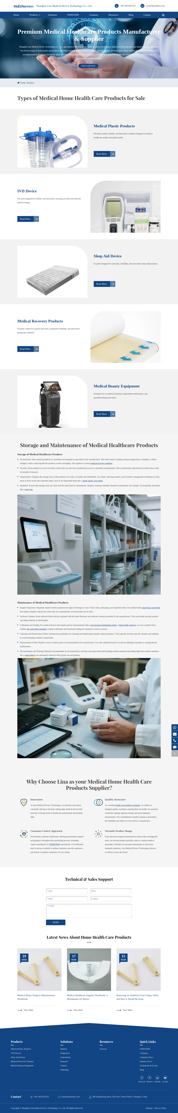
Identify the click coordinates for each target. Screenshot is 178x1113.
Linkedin (157, 1082)
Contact (147, 15)
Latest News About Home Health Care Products (89, 937)
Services (103, 1049)
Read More (102, 154)
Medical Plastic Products (114, 126)
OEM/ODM (73, 15)
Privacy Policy (161, 1108)
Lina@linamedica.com (155, 6)
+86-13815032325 (128, 6)
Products (34, 15)
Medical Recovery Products (40, 321)
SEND (56, 922)
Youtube (165, 1082)
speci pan (29, 489)
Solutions (52, 15)
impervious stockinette (151, 608)
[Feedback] (174, 747)
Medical (63, 1049)
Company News (146, 1057)
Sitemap (149, 1108)
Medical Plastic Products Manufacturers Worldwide (36, 997)
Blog (131, 15)
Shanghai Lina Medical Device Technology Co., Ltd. (64, 5)
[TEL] (174, 740)
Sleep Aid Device (107, 256)
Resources (113, 15)
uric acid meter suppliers (36, 629)
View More (28, 1010)
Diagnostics (65, 1053)
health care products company (128, 805)
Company (93, 15)
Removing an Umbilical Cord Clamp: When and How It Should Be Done (137, 997)
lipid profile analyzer (127, 625)
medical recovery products (101, 463)
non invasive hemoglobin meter (103, 625)
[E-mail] (174, 734)
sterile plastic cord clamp (92, 481)
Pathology (64, 1070)
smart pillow (30, 655)
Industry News (146, 1061)
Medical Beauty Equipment (117, 386)
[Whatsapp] (174, 727)
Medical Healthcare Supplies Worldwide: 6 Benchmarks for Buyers (87, 997)
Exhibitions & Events (148, 1065)
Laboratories (65, 1057)
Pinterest (150, 1082)
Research (64, 1061)
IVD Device (27, 191)
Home (16, 15)
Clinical (63, 1065)
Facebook (141, 1082)
